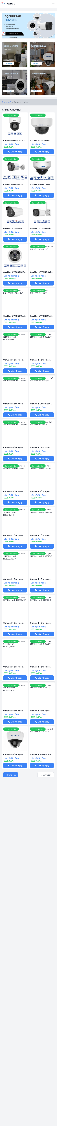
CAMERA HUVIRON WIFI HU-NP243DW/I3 (42, 228)
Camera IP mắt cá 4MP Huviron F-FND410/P (40, 447)
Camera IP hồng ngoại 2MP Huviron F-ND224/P (40, 491)
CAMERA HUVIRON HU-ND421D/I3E (40, 140)
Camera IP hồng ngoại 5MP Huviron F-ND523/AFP (14, 754)
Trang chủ (6, 102)
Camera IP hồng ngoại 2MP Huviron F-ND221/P (40, 666)
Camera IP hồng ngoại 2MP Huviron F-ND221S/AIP (15, 447)
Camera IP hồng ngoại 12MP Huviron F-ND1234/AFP (13, 359)
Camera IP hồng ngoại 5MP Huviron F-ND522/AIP (14, 622)
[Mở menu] (53, 4)
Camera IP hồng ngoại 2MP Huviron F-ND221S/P (41, 359)
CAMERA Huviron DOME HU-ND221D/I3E (40, 184)
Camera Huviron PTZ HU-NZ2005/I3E (14, 140)
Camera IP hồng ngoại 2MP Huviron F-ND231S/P (41, 579)
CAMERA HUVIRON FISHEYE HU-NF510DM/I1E (14, 272)
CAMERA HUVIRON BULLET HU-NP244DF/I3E (14, 228)
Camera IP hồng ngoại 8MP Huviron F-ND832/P (40, 622)
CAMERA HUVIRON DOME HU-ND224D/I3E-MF (40, 272)
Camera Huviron (11, 115)
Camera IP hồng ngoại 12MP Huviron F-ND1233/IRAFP (13, 579)
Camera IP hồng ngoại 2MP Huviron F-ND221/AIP (14, 403)
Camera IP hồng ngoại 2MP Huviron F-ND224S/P (41, 535)
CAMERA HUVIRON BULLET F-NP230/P (41, 316)
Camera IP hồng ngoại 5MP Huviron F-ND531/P (13, 491)
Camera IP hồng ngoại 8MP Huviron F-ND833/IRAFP (13, 666)
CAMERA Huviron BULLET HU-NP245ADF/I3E (14, 184)
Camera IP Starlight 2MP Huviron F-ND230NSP (40, 754)
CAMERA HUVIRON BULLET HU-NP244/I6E (14, 316)
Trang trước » (46, 774)
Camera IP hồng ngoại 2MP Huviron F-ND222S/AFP (13, 710)
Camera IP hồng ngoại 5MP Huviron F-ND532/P (40, 710)
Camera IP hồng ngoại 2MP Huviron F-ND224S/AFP (13, 535)
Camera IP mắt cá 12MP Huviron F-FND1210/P (40, 403)
